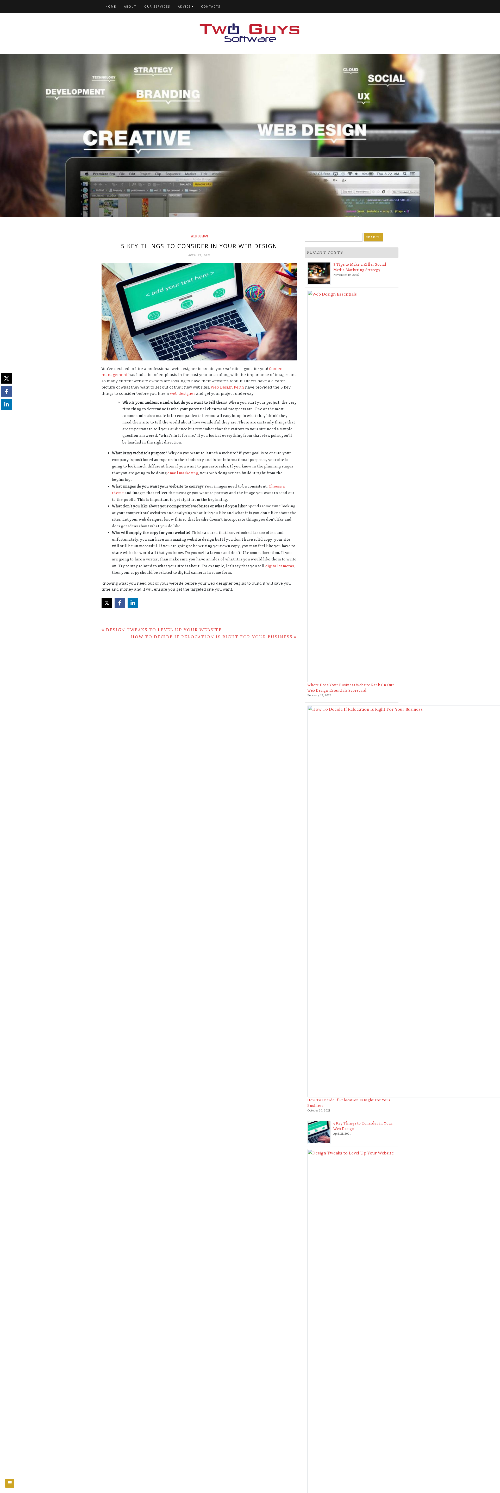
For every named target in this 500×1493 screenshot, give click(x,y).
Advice (184, 6)
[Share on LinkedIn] (133, 603)
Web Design (199, 236)
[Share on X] (107, 603)
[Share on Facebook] (120, 603)
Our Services (157, 6)
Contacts (210, 6)
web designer (182, 393)
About (130, 6)
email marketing (182, 473)
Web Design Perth (227, 387)
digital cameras (279, 566)
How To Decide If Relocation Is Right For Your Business (211, 636)
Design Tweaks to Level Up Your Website (164, 629)
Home (110, 6)
